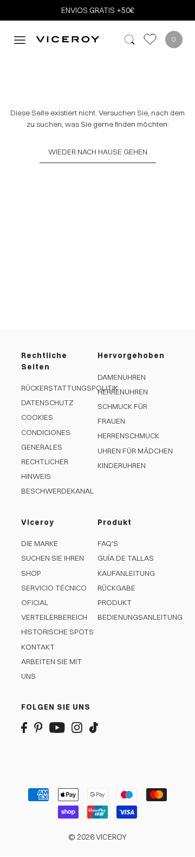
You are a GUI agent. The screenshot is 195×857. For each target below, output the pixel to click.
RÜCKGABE (116, 587)
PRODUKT (115, 602)
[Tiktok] (93, 727)
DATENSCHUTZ (47, 402)
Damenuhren (122, 377)
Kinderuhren (122, 465)
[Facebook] (24, 727)
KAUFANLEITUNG (126, 573)
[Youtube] (57, 727)
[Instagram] (77, 727)
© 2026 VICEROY (97, 837)
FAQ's (108, 543)
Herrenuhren (123, 391)
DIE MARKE (39, 543)
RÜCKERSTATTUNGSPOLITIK (69, 388)
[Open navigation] (19, 39)
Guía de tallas (126, 558)
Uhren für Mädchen (135, 450)
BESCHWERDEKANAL (57, 490)
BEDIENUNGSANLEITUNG (140, 617)
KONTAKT (38, 646)
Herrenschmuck (128, 435)
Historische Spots (57, 631)
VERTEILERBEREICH (54, 617)
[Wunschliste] (150, 39)
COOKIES (37, 417)
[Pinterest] (38, 727)
